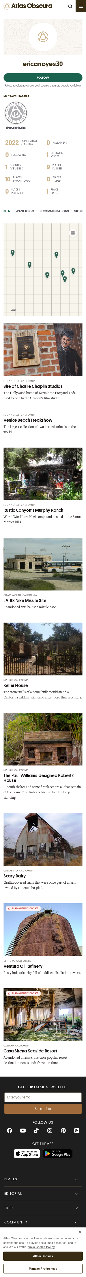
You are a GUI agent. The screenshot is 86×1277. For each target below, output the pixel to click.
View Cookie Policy (41, 1247)
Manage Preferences (43, 1268)
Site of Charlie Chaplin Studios (33, 386)
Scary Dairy (15, 876)
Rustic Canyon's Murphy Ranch (34, 510)
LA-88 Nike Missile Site (25, 600)
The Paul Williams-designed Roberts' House (39, 778)
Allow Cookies (43, 1256)
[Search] (70, 6)
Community (16, 1222)
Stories (79, 211)
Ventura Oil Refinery (23, 966)
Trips (9, 1208)
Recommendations (54, 211)
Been (7, 211)
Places (10, 1179)
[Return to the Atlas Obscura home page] (29, 6)
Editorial (13, 1193)
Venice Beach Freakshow (28, 420)
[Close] (80, 1232)
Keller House (16, 685)
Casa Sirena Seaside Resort (30, 1051)
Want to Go (25, 211)
